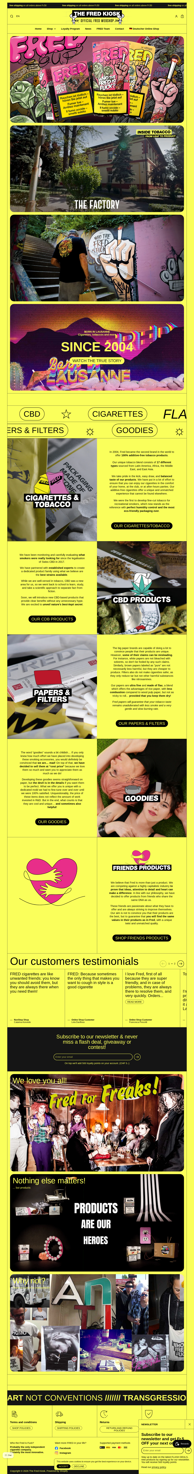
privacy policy (159, 1467)
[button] (11, 16)
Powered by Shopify (57, 1471)
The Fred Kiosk (37, 1471)
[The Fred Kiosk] (97, 16)
